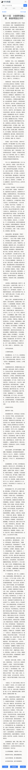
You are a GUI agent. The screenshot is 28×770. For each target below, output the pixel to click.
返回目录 (14, 766)
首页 (6, 8)
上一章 (5, 766)
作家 (22, 8)
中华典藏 (6, 1)
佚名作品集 (23, 12)
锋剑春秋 (4, 12)
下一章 (22, 766)
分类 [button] (14, 8)
